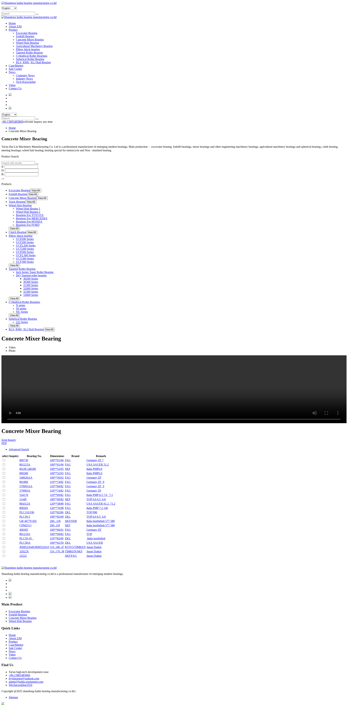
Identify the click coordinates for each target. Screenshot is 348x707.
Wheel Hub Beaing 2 (28, 211)
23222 (23, 555)
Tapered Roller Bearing (29, 52)
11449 (22, 499)
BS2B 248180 (27, 468)
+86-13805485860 (12, 121)
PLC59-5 (24, 516)
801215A (24, 464)
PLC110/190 (26, 512)
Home (12, 23)
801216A (24, 534)
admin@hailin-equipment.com (26, 681)
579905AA (25, 486)
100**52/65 (57, 468)
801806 (23, 481)
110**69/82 (56, 486)
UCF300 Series (25, 261)
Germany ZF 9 (95, 481)
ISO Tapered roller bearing (31, 275)
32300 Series (30, 291)
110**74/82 (56, 481)
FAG (68, 460)
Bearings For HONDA (29, 221)
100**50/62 (57, 477)
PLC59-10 (26, 538)
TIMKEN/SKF (73, 551)
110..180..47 (57, 547)
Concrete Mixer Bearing (30, 39)
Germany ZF (93, 477)
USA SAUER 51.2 (97, 464)
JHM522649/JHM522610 (34, 547)
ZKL (68, 512)
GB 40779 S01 (28, 521)
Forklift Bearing (25, 36)
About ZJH (15, 26)
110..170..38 (57, 551)
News (12, 72)
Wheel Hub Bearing (27, 42)
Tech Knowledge (26, 81)
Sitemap (13, 697)
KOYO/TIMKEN (75, 547)
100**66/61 (57, 529)
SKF (67, 468)
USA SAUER (94, 542)
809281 (23, 508)
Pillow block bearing (28, 49)
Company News (25, 75)
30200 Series (30, 278)
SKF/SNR (71, 521)
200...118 (55, 521)
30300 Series (30, 281)
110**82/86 (56, 512)
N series (20, 305)
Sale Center (15, 68)
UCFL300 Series (26, 255)
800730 (23, 460)
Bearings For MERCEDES (31, 218)
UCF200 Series (25, 242)
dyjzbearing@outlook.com (24, 678)
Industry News (24, 78)
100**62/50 (57, 542)
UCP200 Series (25, 239)
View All (36, 190)
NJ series (21, 308)
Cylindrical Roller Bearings (31, 55)
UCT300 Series (25, 258)
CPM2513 (25, 525)
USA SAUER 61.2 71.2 (100, 503)
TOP (89, 534)
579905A (24, 490)
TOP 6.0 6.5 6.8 (96, 499)
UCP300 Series (25, 252)
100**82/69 (57, 516)
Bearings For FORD (28, 224)
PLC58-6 (25, 542)
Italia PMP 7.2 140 (97, 508)
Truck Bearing (17, 201)
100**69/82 (57, 499)
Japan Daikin (94, 547)
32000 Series (30, 288)
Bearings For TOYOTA (30, 215)
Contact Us (15, 88)
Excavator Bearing (26, 33)
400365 (23, 529)
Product (13, 29)
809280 (23, 473)
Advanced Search (19, 449)
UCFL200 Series (26, 245)
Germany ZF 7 (94, 460)
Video (12, 85)
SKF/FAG (71, 555)
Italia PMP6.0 (94, 468)
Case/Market (16, 65)
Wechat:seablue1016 (20, 685)
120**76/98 (57, 508)
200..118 (55, 525)
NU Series (22, 311)
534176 (23, 494)
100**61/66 (57, 460)
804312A (24, 503)
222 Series (22, 322)
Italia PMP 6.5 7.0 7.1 (99, 494)
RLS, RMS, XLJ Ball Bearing (33, 62)
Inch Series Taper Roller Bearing (34, 272)
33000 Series (30, 294)
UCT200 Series (25, 248)
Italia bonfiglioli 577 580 (100, 521)
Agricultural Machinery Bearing (34, 46)
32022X (24, 551)
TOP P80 (91, 512)
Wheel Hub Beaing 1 (28, 208)
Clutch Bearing (17, 232)
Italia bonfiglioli (95, 538)
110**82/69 (56, 538)
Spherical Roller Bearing (30, 59)
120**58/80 (57, 503)
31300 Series (30, 285)
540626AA (25, 477)
